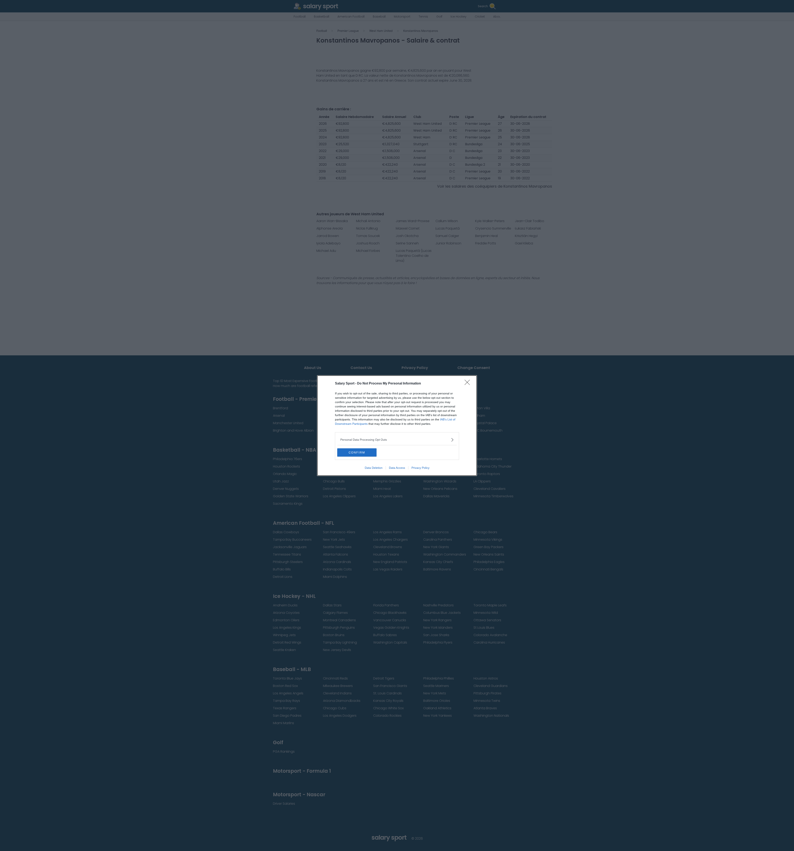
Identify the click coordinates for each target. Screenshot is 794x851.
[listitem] (397, 440)
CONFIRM (357, 452)
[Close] (468, 384)
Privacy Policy (420, 467)
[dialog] (397, 426)
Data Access (397, 467)
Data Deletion (374, 467)
